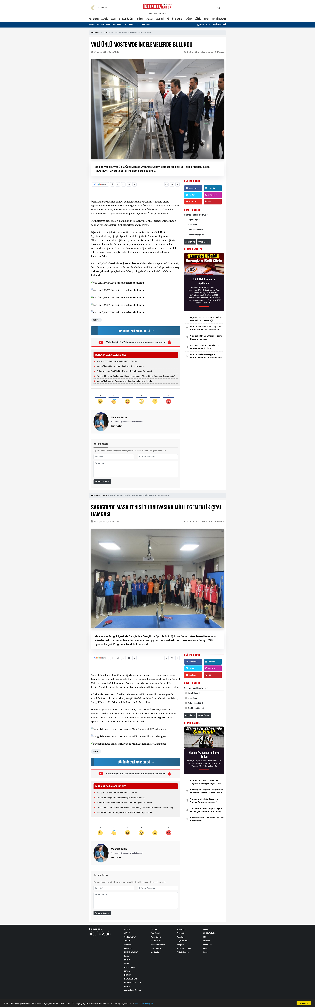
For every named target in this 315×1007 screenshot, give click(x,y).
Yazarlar (154, 929)
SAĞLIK (189, 18)
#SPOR (95, 751)
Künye (205, 929)
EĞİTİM (198, 18)
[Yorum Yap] (166, 184)
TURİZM (139, 18)
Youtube (192, 201)
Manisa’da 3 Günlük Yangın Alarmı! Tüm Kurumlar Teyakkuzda (124, 381)
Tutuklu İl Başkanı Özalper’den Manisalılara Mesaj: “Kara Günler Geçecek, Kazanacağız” (136, 376)
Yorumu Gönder (102, 481)
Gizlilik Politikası (210, 933)
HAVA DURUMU (130, 967)
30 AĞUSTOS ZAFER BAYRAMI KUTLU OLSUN (117, 361)
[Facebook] (97, 933)
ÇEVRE (113, 18)
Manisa (220, 52)
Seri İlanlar (155, 952)
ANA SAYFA (95, 33)
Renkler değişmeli (196, 235)
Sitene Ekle (207, 945)
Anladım (304, 1003)
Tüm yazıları (116, 426)
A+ (172, 184)
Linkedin (211, 188)
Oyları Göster (204, 242)
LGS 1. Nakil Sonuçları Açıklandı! (204, 281)
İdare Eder (192, 225)
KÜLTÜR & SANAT (175, 18)
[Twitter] (102, 933)
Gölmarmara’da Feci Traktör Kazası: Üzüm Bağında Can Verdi (124, 371)
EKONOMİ (160, 18)
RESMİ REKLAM (219, 18)
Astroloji (180, 937)
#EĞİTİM (96, 320)
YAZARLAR (94, 18)
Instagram (212, 195)
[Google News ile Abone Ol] (100, 184)
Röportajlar (181, 929)
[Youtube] (108, 933)
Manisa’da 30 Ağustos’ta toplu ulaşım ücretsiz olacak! (121, 366)
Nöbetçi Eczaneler (158, 945)
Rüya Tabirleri (182, 941)
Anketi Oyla (190, 242)
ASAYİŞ (104, 18)
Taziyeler (180, 945)
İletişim (206, 952)
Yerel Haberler (156, 941)
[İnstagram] (91, 933)
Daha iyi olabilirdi (195, 230)
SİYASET (149, 18)
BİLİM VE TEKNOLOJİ (132, 983)
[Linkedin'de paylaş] (134, 184)
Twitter (192, 195)
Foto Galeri (155, 933)
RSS (209, 201)
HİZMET (127, 975)
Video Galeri (156, 937)
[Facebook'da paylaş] (112, 184)
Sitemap (206, 941)
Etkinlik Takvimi (183, 952)
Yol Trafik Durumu (184, 948)
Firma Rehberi (156, 948)
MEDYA (127, 971)
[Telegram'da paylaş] (129, 184)
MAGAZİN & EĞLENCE (132, 990)
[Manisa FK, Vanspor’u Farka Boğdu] (204, 738)
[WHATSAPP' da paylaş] (123, 184)
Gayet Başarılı (194, 219)
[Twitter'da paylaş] (118, 184)
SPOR (206, 18)
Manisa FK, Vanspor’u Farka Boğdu (204, 754)
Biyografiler (182, 933)
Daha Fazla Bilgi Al (144, 1003)
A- (178, 184)
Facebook (193, 188)
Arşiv (205, 948)
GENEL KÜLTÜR (126, 18)
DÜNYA (127, 986)
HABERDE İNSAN (130, 979)
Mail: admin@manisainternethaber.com (127, 422)
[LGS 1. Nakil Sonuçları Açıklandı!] (204, 265)
